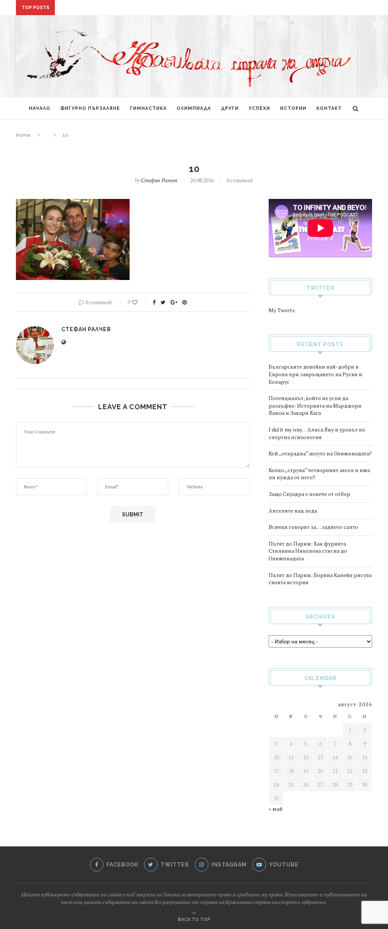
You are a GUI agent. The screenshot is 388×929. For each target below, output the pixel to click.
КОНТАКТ (329, 108)
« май (276, 808)
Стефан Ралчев (159, 180)
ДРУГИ (230, 108)
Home (23, 135)
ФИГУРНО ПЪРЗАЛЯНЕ (90, 108)
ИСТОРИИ (293, 108)
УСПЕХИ (259, 108)
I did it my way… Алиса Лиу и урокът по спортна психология (317, 433)
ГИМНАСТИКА (148, 108)
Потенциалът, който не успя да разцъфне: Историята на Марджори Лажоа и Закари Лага (315, 405)
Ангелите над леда (293, 510)
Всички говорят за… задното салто (313, 526)
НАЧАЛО (39, 108)
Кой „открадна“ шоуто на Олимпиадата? (320, 453)
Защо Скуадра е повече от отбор (309, 493)
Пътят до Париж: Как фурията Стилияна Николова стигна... (145, 8)
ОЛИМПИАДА (194, 108)
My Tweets (282, 310)
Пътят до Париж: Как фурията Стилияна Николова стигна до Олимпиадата (308, 551)
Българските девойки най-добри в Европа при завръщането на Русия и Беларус (315, 374)
